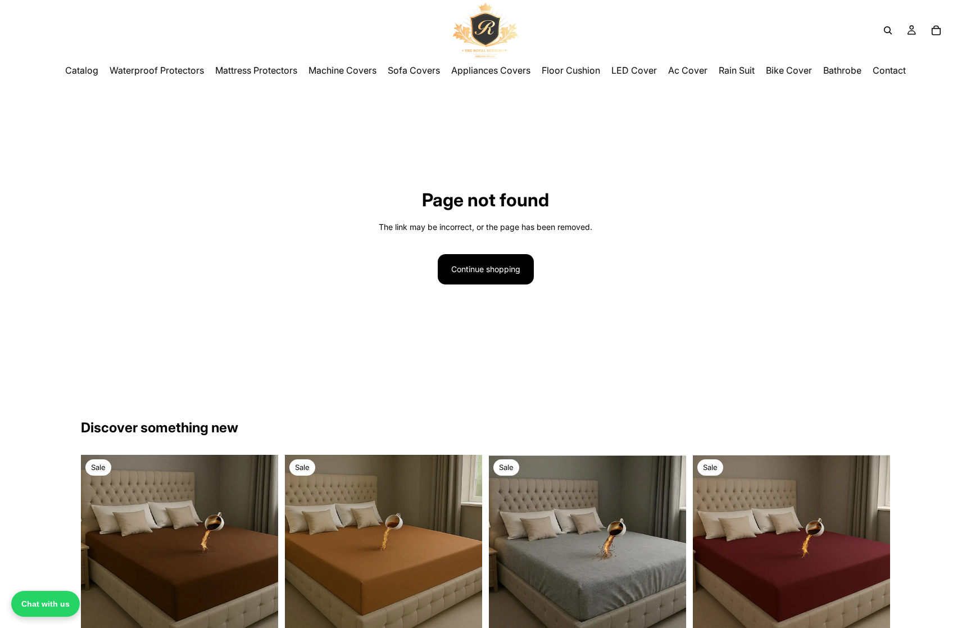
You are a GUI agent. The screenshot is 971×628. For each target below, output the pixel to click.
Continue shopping (485, 269)
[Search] (887, 30)
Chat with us (45, 603)
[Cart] (936, 30)
